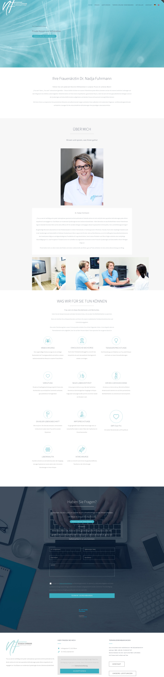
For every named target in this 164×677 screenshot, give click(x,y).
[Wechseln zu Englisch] (158, 5)
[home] (19, 641)
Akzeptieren (79, 671)
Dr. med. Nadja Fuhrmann (83, 610)
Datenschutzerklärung (65, 583)
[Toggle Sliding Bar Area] (162, 1)
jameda (85, 616)
